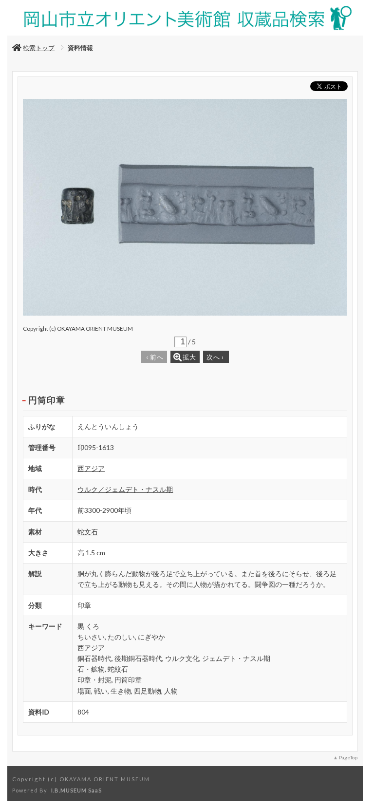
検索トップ (39, 48)
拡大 (189, 357)
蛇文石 (87, 531)
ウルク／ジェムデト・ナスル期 (125, 489)
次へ (215, 357)
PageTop (348, 757)
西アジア (91, 468)
